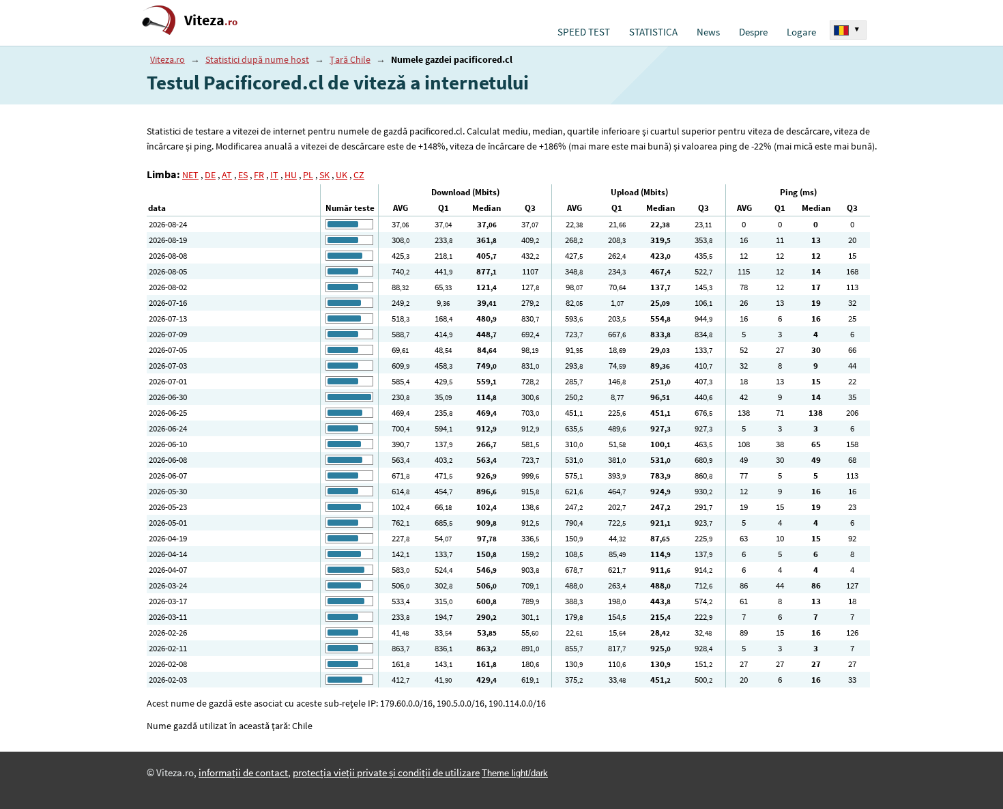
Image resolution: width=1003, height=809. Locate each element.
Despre (753, 32)
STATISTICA (653, 32)
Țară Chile (350, 59)
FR (259, 175)
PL (308, 175)
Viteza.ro (167, 59)
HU (291, 175)
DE (210, 175)
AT (227, 175)
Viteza (210, 20)
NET (190, 175)
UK (341, 175)
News (708, 32)
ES (243, 175)
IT (274, 175)
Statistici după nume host (257, 59)
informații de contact (243, 773)
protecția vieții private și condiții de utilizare (386, 773)
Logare (801, 32)
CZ (358, 175)
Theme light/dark (515, 773)
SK (324, 175)
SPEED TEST (583, 32)
